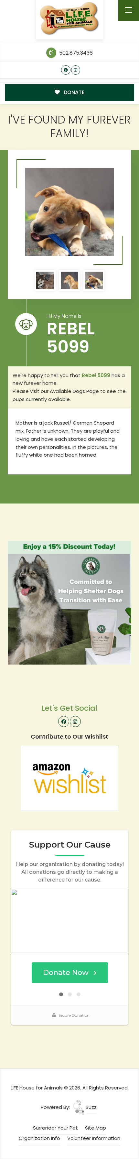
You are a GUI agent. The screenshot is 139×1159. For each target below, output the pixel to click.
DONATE (73, 92)
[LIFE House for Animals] (70, 19)
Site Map (95, 1127)
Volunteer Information (93, 1138)
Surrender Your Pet (55, 1127)
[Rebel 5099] (69, 212)
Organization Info (39, 1138)
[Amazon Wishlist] (69, 777)
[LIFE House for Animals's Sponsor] (70, 602)
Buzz (90, 1107)
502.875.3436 (75, 53)
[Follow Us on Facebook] (65, 70)
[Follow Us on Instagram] (75, 70)
